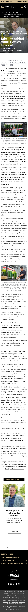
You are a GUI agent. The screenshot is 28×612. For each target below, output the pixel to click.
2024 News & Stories (16, 13)
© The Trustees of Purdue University (13, 596)
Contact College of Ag (22, 2)
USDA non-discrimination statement (16, 599)
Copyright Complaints (13, 602)
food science (12, 98)
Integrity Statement (7, 600)
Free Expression (15, 600)
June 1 (23, 157)
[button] (7, 547)
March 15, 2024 (14, 161)
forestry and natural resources (14, 469)
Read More (14, 532)
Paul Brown (20, 464)
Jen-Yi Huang (15, 96)
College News (5, 13)
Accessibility (5, 597)
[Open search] (25, 7)
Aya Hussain (22, 466)
